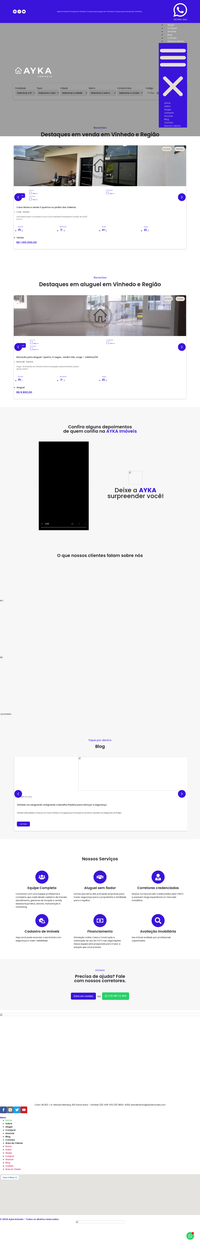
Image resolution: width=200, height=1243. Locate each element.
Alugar (170, 25)
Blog (169, 34)
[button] (173, 72)
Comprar (172, 28)
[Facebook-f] (3, 1109)
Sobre (167, 106)
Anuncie (171, 31)
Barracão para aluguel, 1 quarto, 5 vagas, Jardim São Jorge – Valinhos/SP (57, 357)
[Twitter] (17, 1109)
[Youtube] (24, 11)
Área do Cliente (175, 41)
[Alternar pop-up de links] (190, 1236)
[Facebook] (15, 11)
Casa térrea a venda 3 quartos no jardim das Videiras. (46, 207)
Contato (172, 38)
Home (167, 103)
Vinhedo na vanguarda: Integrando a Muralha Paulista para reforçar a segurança (62, 804)
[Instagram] (19, 11)
